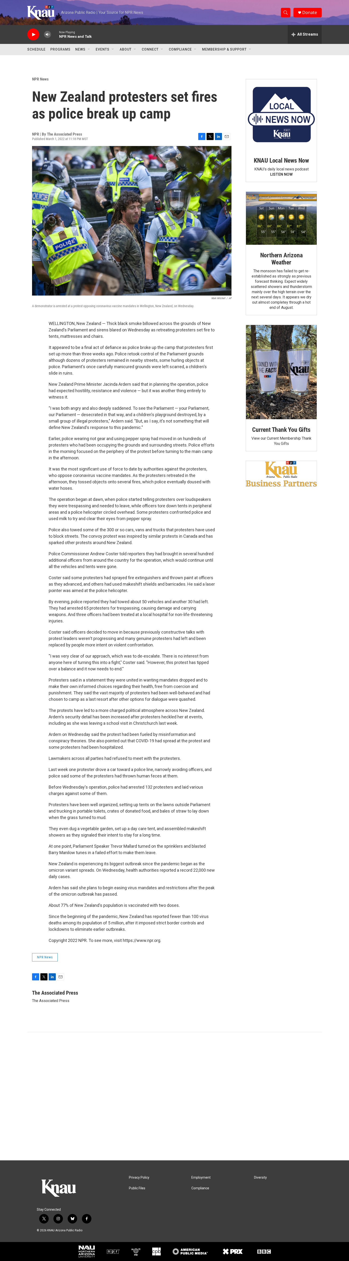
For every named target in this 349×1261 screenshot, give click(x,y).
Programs (60, 49)
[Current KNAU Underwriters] (281, 473)
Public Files (137, 1188)
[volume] (47, 34)
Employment (201, 1177)
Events (102, 49)
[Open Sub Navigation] (89, 49)
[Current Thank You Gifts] (281, 372)
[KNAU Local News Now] (281, 114)
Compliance (180, 49)
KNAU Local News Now (281, 160)
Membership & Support (224, 49)
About (126, 49)
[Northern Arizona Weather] (281, 218)
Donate (309, 12)
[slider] (55, 34)
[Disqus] (174, 1096)
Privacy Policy (139, 1177)
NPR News (40, 79)
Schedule (36, 49)
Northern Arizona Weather (281, 259)
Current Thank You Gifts (281, 429)
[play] (33, 34)
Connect (150, 49)
